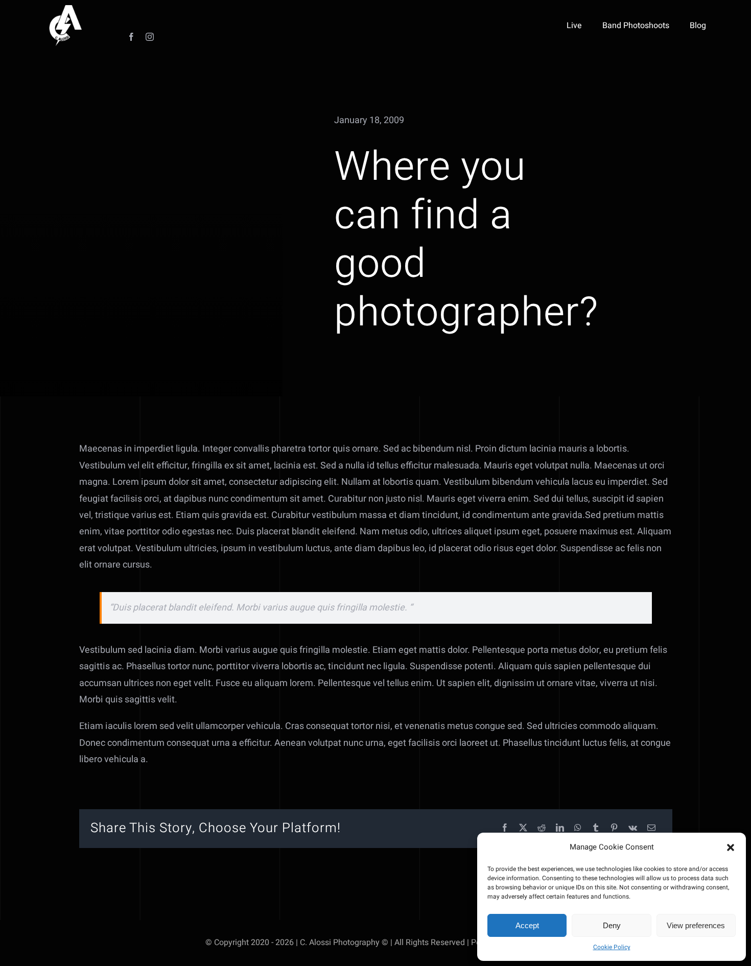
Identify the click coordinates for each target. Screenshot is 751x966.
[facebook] (131, 37)
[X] (523, 828)
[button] (730, 847)
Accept (527, 925)
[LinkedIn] (560, 828)
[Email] (651, 828)
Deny (612, 925)
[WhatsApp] (577, 828)
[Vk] (632, 828)
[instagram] (150, 37)
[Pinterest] (614, 828)
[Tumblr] (595, 828)
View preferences (696, 925)
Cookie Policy (611, 947)
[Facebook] (505, 828)
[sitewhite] (65, 9)
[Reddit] (541, 828)
